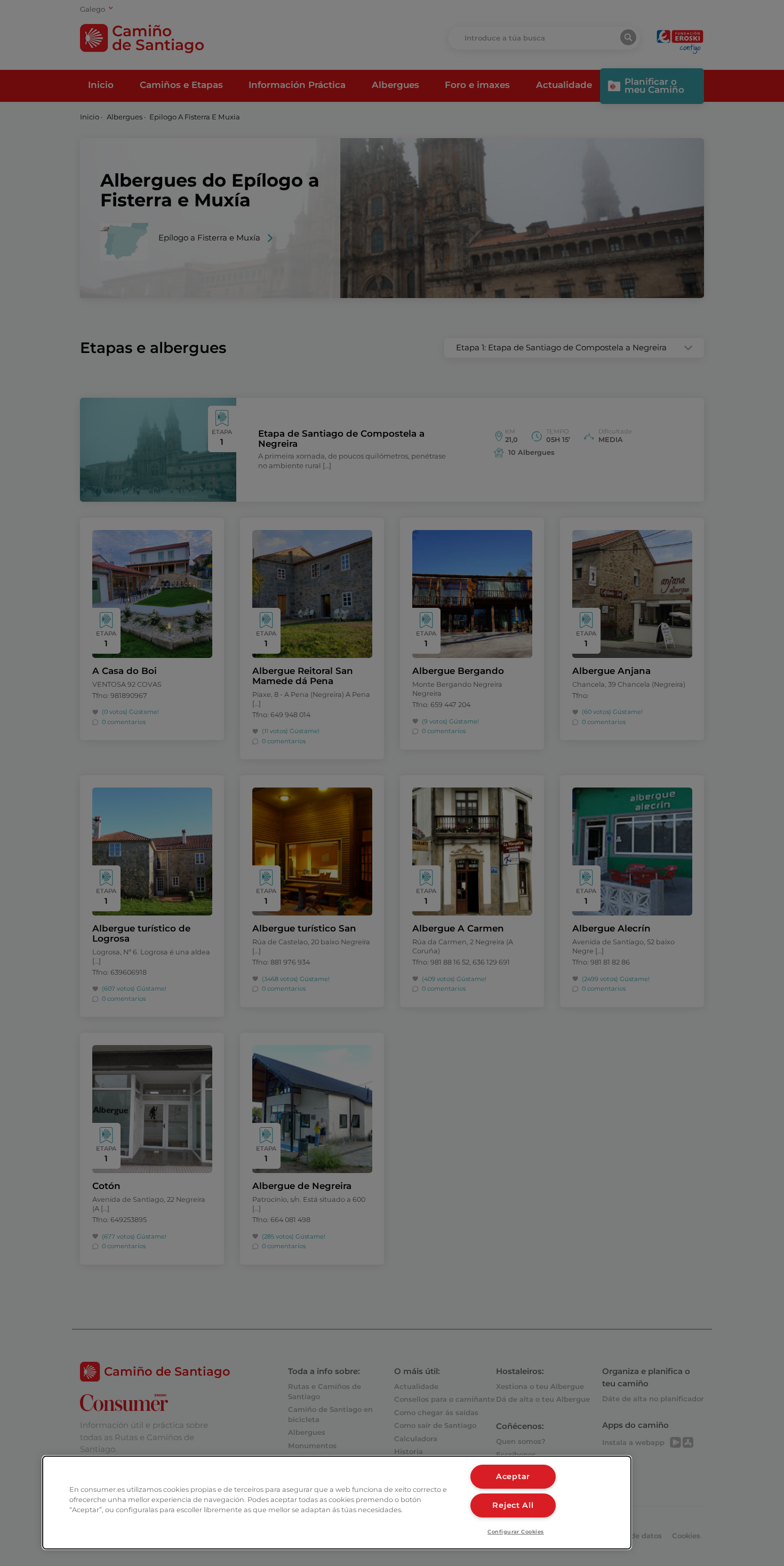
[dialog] (337, 1502)
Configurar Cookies (515, 1532)
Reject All (512, 1505)
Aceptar (513, 1476)
